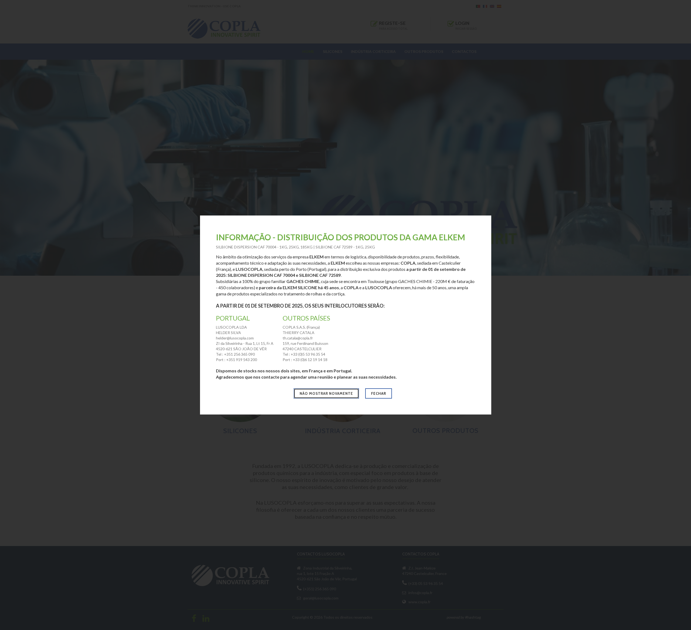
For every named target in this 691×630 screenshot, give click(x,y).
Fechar (378, 393)
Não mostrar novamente (326, 393)
